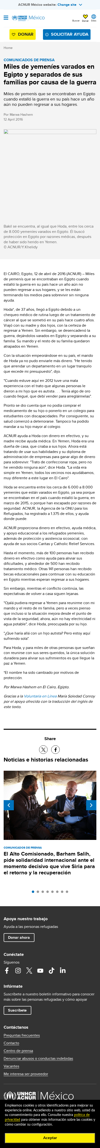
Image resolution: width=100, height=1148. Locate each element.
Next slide (91, 805)
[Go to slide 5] (53, 893)
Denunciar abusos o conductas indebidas (38, 1058)
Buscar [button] (76, 20)
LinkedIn (62, 970)
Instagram (18, 970)
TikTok (51, 970)
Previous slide (9, 805)
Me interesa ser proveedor (26, 1074)
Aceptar (50, 1138)
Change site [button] (67, 4)
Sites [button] (93, 20)
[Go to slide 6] (58, 893)
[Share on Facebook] (55, 749)
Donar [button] (85, 20)
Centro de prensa (18, 1050)
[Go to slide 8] (68, 893)
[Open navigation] (6, 18)
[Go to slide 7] (63, 893)
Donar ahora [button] (19, 937)
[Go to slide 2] (39, 893)
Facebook (7, 970)
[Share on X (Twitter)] (43, 749)
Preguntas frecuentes (22, 1035)
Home (8, 47)
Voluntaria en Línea (40, 696)
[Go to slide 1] (34, 893)
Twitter (29, 970)
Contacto (11, 1043)
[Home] (28, 18)
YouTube (40, 970)
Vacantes (11, 1066)
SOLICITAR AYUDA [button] (69, 34)
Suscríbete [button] (17, 1010)
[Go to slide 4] (48, 893)
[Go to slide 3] (44, 893)
